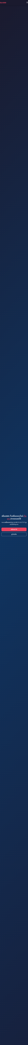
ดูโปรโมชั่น (14, 534)
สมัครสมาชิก (14, 529)
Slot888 (3, 2)
